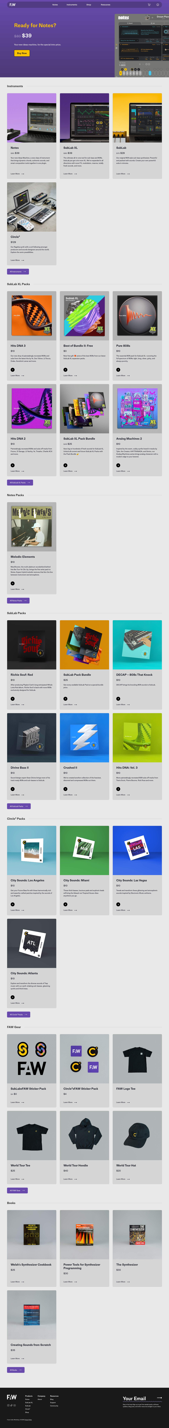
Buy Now (22, 53)
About (40, 1399)
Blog (51, 1399)
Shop (88, 5)
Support (53, 1402)
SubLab (28, 1406)
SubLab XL (29, 1402)
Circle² (27, 1409)
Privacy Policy (28, 1419)
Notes (55, 5)
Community (54, 1406)
